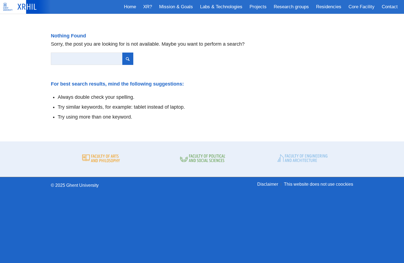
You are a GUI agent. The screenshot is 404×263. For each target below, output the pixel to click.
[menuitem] (130, 7)
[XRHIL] (28, 7)
